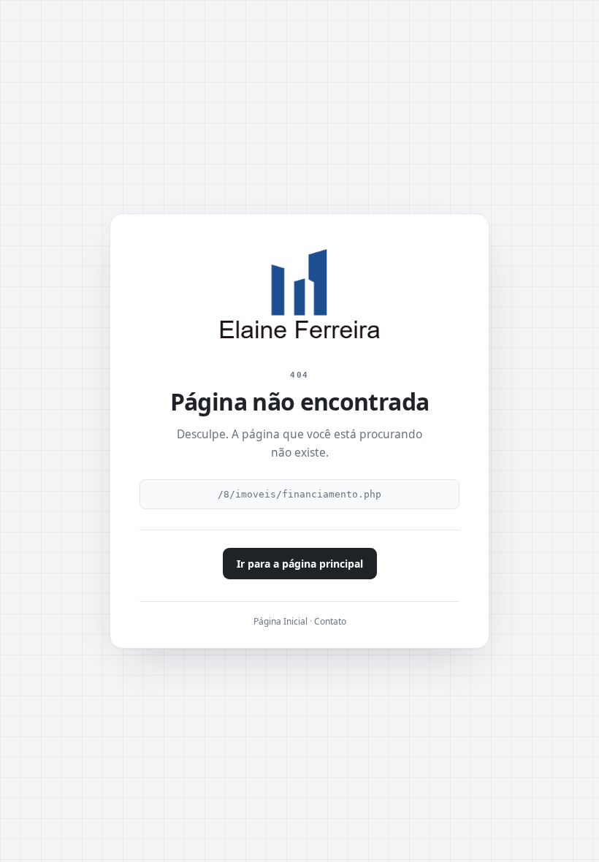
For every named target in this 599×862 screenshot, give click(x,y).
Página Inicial (280, 621)
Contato (330, 621)
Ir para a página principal (300, 564)
